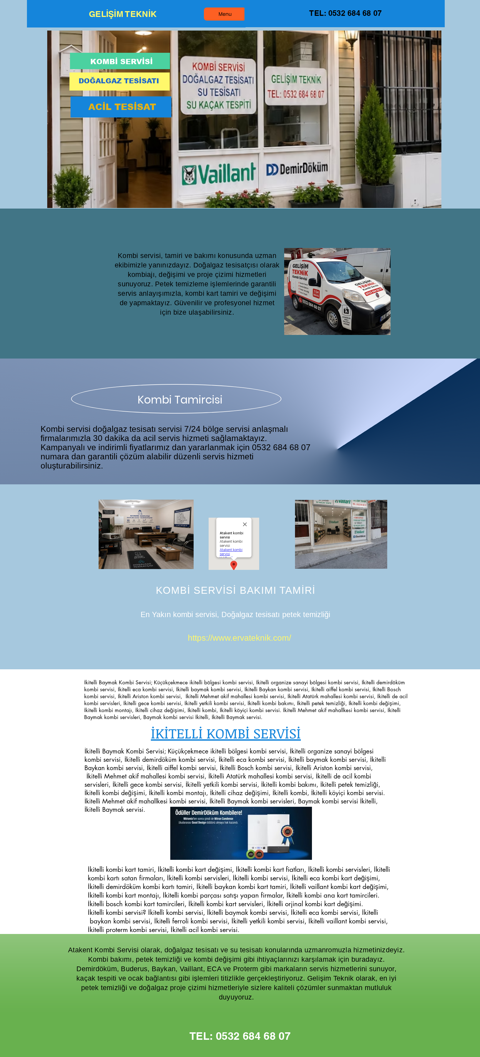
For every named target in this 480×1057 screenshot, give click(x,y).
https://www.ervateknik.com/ (239, 637)
